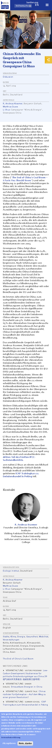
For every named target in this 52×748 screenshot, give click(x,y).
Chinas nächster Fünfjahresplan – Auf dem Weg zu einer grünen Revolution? (24, 694)
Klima (13, 637)
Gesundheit (32, 637)
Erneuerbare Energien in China (26, 687)
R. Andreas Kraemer (13, 104)
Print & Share (48, 59)
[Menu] (47, 5)
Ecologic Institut (11, 571)
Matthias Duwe (10, 107)
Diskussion (8, 77)
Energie (21, 637)
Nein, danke (25, 743)
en (37, 5)
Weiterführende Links (15, 666)
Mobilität (43, 637)
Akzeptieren (9, 743)
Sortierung (32, 2)
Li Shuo (6, 110)
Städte (6, 637)
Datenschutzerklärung (10, 737)
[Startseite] (5, 5)
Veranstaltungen (11, 640)
